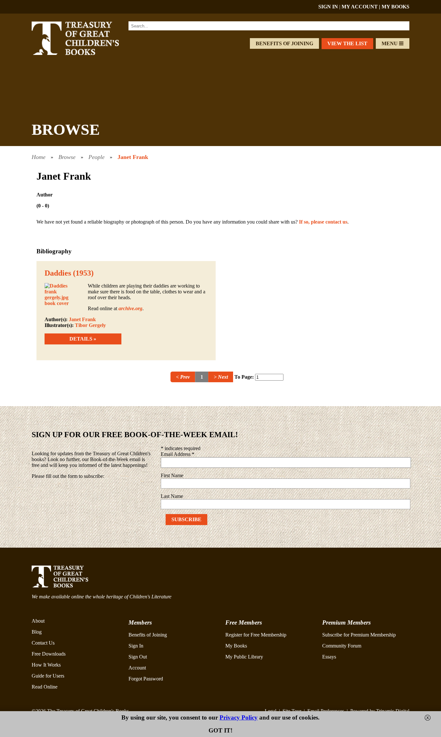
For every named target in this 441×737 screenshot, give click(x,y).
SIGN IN (328, 6)
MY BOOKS (395, 6)
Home (39, 157)
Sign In (135, 645)
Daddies (58, 273)
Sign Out (137, 656)
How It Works (46, 665)
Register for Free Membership (255, 634)
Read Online (44, 687)
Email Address (177, 454)
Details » (82, 339)
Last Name (172, 496)
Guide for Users (48, 676)
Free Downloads (49, 654)
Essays (329, 656)
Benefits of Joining (284, 43)
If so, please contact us (323, 222)
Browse (67, 157)
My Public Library (244, 656)
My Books (236, 645)
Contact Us (43, 643)
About (38, 621)
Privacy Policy (239, 717)
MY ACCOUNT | (362, 6)
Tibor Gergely (90, 325)
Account (137, 667)
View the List (347, 43)
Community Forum (341, 645)
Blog (37, 632)
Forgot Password (145, 678)
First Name (172, 475)
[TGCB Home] (84, 53)
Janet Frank (133, 157)
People (96, 157)
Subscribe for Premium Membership (359, 634)
